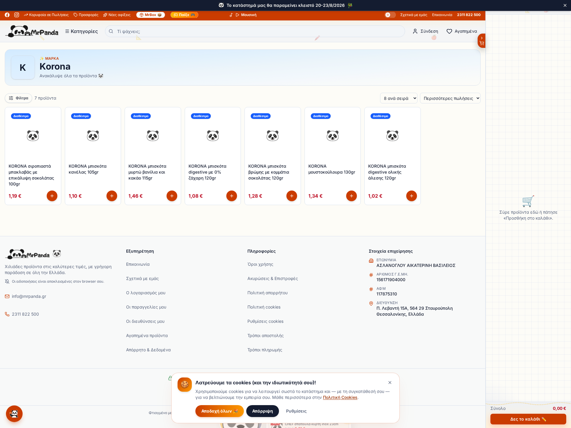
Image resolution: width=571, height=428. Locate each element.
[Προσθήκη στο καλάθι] (52, 196)
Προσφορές (88, 14)
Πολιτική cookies (263, 306)
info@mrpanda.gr (29, 296)
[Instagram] (16, 14)
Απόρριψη (262, 410)
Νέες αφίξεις (120, 14)
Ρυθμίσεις (296, 410)
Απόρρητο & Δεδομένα (148, 349)
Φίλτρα (22, 98)
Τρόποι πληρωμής (264, 349)
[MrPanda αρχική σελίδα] (32, 31)
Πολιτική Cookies (340, 397)
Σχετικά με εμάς (413, 14)
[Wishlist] (53, 115)
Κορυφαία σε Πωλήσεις (49, 14)
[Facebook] (7, 14)
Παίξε (187, 14)
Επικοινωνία (442, 14)
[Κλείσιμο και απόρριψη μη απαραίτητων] (390, 382)
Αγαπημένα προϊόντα (147, 335)
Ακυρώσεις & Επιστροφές (272, 278)
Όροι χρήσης (260, 264)
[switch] (390, 15)
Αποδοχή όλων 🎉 (219, 410)
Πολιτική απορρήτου (267, 292)
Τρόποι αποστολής (265, 335)
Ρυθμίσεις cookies (265, 321)
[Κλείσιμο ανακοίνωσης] (565, 5)
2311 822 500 (469, 14)
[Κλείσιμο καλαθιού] (481, 40)
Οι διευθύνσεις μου (145, 321)
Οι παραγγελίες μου (146, 306)
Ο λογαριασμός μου (145, 292)
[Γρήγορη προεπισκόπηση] (53, 128)
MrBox (153, 14)
